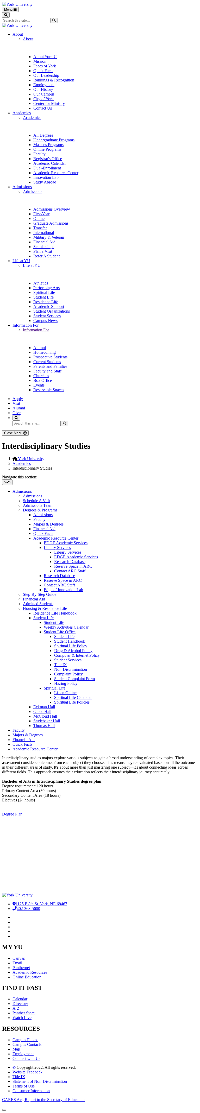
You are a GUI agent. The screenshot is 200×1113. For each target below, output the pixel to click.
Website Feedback (27, 1072)
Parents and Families (50, 366)
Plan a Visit (42, 251)
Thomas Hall (44, 725)
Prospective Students (50, 357)
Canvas (18, 958)
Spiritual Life (44, 292)
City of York (43, 99)
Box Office (42, 380)
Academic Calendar (49, 163)
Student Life (43, 297)
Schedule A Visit (36, 500)
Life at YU (21, 260)
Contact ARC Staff (69, 571)
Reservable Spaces (48, 390)
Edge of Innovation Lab (63, 589)
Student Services (47, 316)
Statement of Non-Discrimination (39, 1081)
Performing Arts (46, 288)
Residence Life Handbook (55, 613)
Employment (43, 85)
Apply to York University (26, 859)
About (17, 34)
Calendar (19, 999)
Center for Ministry (49, 103)
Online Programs (47, 149)
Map (16, 1049)
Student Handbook (69, 641)
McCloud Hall (45, 716)
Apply (17, 398)
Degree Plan (12, 814)
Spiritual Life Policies (72, 702)
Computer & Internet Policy (77, 655)
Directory (20, 1003)
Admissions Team (37, 505)
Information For (25, 325)
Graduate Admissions (50, 223)
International (43, 232)
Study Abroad (44, 182)
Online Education (26, 977)
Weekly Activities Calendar (66, 627)
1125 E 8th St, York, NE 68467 (41, 904)
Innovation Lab (46, 177)
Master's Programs (48, 144)
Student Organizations (51, 311)
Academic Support (48, 306)
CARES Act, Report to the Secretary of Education (43, 1099)
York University (30, 459)
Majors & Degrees (48, 524)
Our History (43, 89)
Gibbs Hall (42, 711)
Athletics (40, 283)
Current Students (47, 361)
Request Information (21, 840)
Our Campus (43, 94)
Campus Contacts (26, 1044)
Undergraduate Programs (53, 140)
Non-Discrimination (70, 669)
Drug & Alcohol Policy (73, 650)
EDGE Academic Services (66, 543)
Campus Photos (25, 1040)
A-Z (16, 1008)
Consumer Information (31, 1091)
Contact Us (42, 108)
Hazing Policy (66, 683)
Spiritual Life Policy (70, 646)
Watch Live (22, 1017)
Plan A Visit (13, 849)
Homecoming (44, 352)
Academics (21, 113)
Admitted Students (38, 604)
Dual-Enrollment (47, 168)
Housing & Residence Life (45, 608)
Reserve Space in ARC (73, 566)
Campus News (45, 320)
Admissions (22, 187)
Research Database (69, 561)
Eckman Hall (44, 707)
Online (39, 218)
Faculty (39, 154)
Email (17, 963)
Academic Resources (29, 972)
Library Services (57, 547)
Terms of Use (23, 1086)
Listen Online (65, 693)
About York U (45, 56)
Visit (16, 403)
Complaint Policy (68, 674)
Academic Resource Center (55, 172)
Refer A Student (46, 256)
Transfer (40, 228)
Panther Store (23, 1013)
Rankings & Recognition (53, 80)
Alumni (39, 347)
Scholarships (43, 246)
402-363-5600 (28, 908)
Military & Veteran (48, 237)
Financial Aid (44, 242)
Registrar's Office (47, 158)
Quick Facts (43, 70)
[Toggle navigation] (7, 482)
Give (16, 412)
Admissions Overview (51, 209)
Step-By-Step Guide (39, 594)
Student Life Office (60, 632)
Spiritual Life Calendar (73, 697)
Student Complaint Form (74, 678)
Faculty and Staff (47, 371)
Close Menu (13, 433)
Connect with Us (26, 1058)
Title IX (60, 664)
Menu (9, 9)
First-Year (41, 214)
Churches (41, 376)
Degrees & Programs (40, 510)
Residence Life (45, 302)
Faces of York (44, 66)
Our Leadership (46, 75)
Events (39, 385)
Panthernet (21, 967)
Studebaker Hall (46, 721)
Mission (39, 61)
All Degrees (43, 135)
